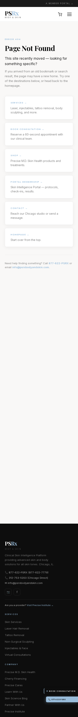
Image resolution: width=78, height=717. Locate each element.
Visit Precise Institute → (40, 605)
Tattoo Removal (14, 635)
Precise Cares (14, 685)
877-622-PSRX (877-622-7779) (28, 572)
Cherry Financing (15, 678)
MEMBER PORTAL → (61, 3)
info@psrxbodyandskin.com (30, 267)
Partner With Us (14, 704)
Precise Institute (15, 711)
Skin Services (13, 621)
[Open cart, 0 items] (60, 14)
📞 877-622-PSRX (57, 699)
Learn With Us (13, 691)
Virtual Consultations (18, 654)
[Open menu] (69, 14)
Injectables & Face (16, 648)
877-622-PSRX (59, 263)
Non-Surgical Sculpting (19, 641)
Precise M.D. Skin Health (20, 672)
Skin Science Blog (16, 698)
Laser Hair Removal (17, 628)
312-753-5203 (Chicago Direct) (28, 577)
